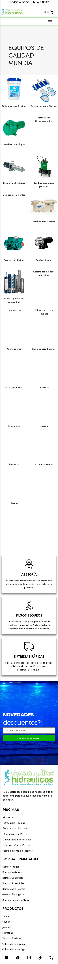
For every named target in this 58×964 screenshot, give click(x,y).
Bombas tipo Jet (44, 260)
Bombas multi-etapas (14, 183)
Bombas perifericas (14, 260)
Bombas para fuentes (14, 195)
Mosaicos (14, 464)
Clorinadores (14, 349)
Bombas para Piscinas (43, 221)
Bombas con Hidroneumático (43, 119)
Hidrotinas (44, 387)
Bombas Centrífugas (14, 144)
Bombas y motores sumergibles (14, 300)
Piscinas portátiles (43, 464)
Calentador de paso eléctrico (44, 273)
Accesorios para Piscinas (44, 106)
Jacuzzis (44, 426)
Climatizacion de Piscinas (44, 311)
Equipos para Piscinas (43, 349)
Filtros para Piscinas (14, 387)
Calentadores (14, 310)
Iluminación (14, 426)
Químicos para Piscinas (14, 106)
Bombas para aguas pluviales (44, 184)
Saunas (14, 503)
